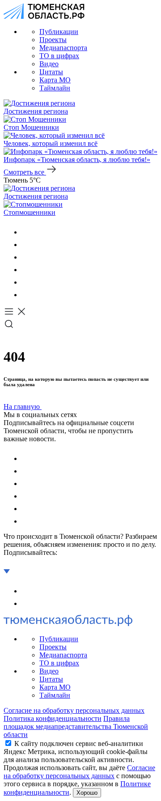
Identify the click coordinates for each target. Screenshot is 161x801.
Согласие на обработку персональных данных (74, 710)
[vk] (26, 232)
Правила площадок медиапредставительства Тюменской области (76, 726)
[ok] (26, 244)
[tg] (26, 257)
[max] (26, 269)
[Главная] (44, 16)
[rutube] (26, 282)
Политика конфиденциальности (53, 718)
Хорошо (86, 792)
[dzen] (26, 294)
